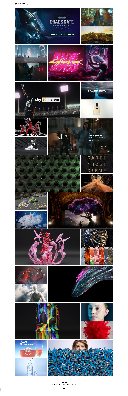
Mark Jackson (64, 382)
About (111, 4)
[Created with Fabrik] (0, 389)
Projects (106, 4)
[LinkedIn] (64, 388)
